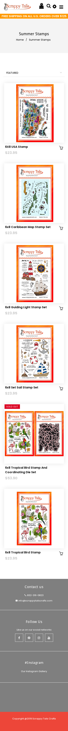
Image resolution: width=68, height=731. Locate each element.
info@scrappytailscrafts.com (35, 600)
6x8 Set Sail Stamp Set (21, 387)
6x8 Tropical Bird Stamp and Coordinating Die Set (26, 470)
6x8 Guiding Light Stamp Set (26, 307)
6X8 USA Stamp (16, 147)
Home (20, 40)
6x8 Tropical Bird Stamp (23, 552)
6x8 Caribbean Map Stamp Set (28, 227)
